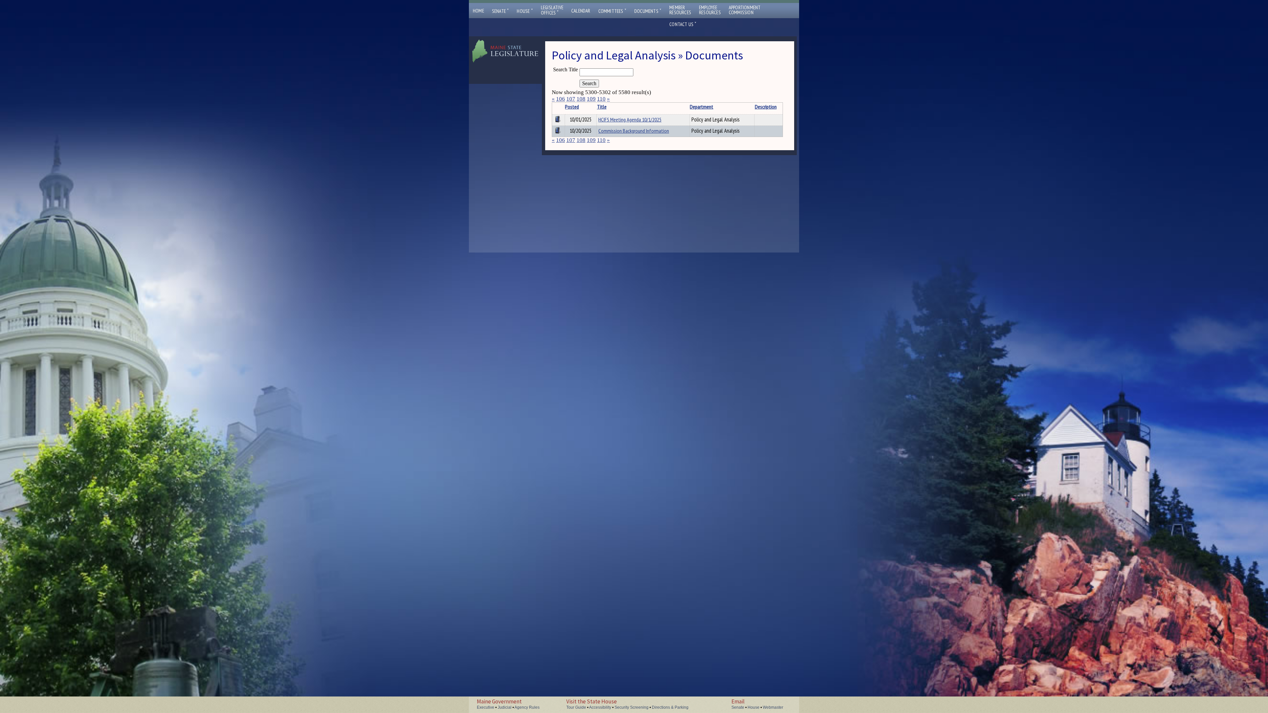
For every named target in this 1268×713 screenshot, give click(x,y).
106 (560, 99)
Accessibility (600, 707)
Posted (572, 106)
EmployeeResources (710, 10)
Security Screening (632, 707)
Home (478, 10)
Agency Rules (527, 707)
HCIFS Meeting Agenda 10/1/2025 (629, 119)
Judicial (504, 707)
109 (591, 99)
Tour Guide (576, 707)
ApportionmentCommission (745, 10)
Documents (647, 11)
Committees (612, 11)
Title (602, 106)
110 (601, 99)
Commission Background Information (633, 130)
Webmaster (773, 707)
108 (581, 99)
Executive (485, 707)
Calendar (580, 10)
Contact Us (682, 24)
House (525, 11)
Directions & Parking (670, 707)
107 (570, 99)
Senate (500, 11)
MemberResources (680, 10)
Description (766, 106)
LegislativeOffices (552, 10)
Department (701, 106)
